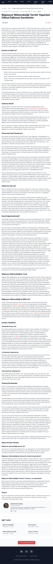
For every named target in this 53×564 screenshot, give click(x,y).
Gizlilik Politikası (33, 556)
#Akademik (5, 22)
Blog (16, 1)
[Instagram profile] (31, 551)
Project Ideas (43, 2)
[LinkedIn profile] (21, 551)
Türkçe (34, 11)
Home (9, 1)
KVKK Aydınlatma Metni (21, 556)
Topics (22, 1)
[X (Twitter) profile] (26, 551)
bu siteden (16, 336)
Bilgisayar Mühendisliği (40, 313)
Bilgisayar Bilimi (17, 304)
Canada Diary (36, 2)
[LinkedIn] (11, 511)
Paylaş (48, 22)
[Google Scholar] (15, 511)
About (28, 1)
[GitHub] (13, 511)
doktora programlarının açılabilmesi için (35, 108)
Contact (50, 1)
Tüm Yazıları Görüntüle (27, 542)
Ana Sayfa (4, 8)
